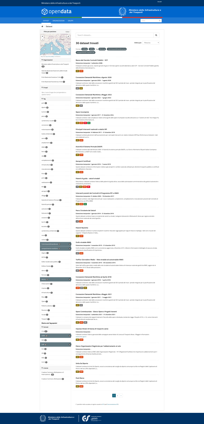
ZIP (77, 187)
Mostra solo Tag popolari (49, 323)
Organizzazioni (58, 20)
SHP (77, 88)
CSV (77, 71)
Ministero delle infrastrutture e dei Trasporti (60, 3)
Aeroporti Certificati (83, 161)
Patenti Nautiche (82, 227)
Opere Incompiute (82, 112)
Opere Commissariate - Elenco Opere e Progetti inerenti (96, 311)
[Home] (42, 26)
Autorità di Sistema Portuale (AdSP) (89, 146)
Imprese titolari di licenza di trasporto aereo (92, 328)
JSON (81, 71)
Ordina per (137, 43)
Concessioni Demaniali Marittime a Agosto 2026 (93, 77)
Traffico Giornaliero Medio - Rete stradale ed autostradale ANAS (99, 259)
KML (85, 322)
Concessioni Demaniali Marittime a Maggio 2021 (94, 294)
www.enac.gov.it (81, 336)
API (103, 404)
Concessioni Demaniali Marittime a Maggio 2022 (94, 94)
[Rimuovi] (86, 49)
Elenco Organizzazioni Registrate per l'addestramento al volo (98, 346)
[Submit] (160, 20)
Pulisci (67, 32)
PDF (85, 123)
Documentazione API (112, 404)
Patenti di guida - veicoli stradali (88, 178)
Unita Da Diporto (82, 363)
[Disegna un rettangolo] (68, 36)
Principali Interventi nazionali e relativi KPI (91, 129)
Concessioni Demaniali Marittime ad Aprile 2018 (93, 277)
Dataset (46, 20)
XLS (89, 123)
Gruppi (70, 20)
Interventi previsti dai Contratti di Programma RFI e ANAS (97, 193)
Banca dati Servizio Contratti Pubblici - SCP (92, 60)
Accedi (160, 2)
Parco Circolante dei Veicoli (86, 210)
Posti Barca (80, 378)
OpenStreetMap (50, 56)
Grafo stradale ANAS (83, 242)
